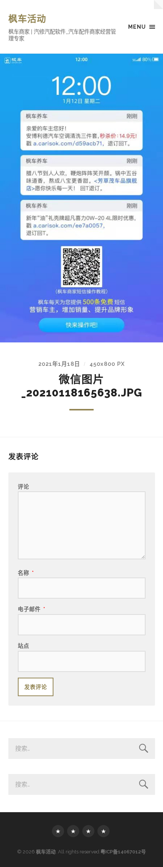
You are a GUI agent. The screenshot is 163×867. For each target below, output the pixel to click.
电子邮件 (31, 609)
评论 (23, 486)
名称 (26, 573)
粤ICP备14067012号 (123, 852)
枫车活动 (27, 18)
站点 (23, 646)
